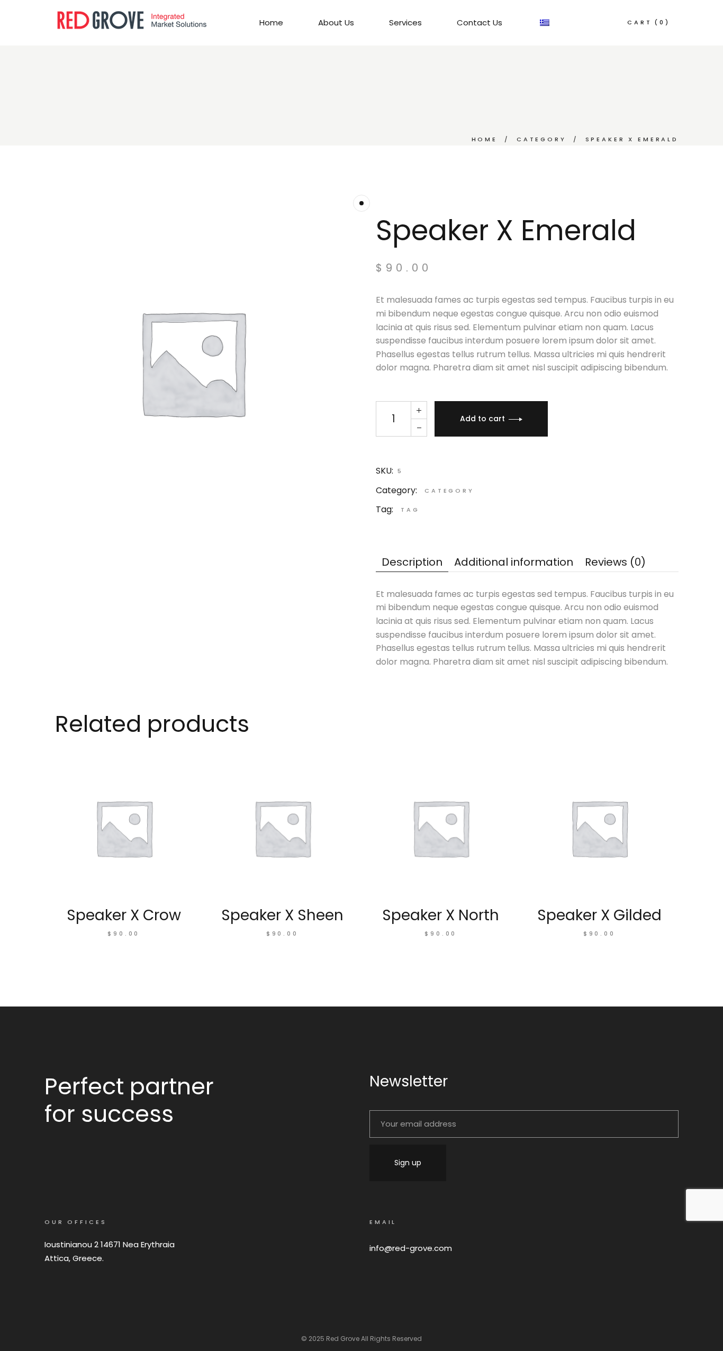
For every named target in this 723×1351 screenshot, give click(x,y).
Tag (410, 509)
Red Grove (342, 1338)
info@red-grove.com (410, 1248)
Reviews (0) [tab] (615, 562)
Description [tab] (412, 562)
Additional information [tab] (513, 562)
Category (449, 490)
